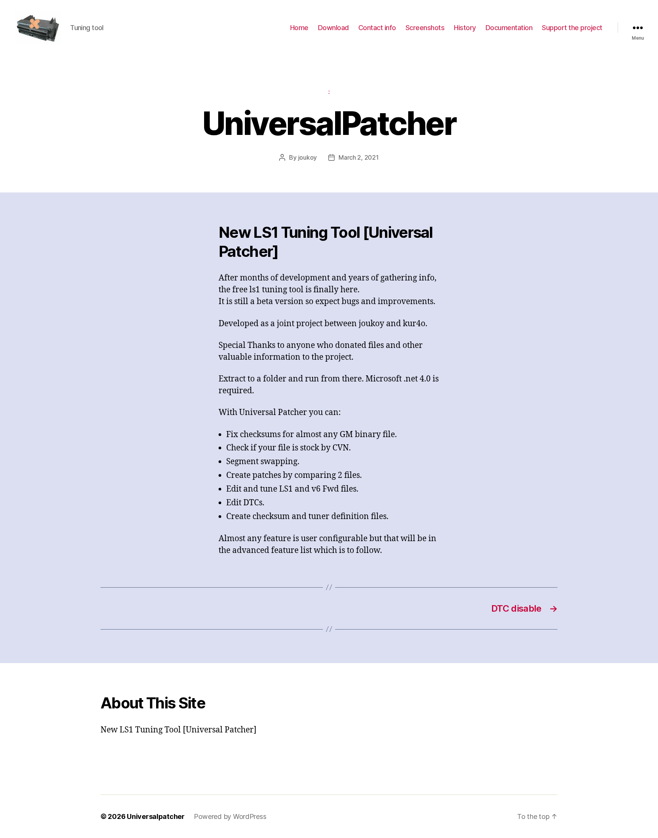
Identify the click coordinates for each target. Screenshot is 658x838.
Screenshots (425, 28)
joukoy (307, 157)
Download (333, 28)
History (465, 28)
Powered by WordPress (230, 816)
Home (299, 28)
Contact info (377, 28)
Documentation (509, 28)
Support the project (572, 28)
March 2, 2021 (359, 157)
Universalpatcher (156, 816)
